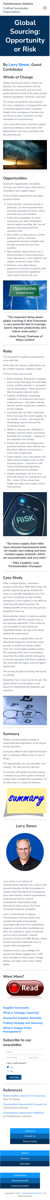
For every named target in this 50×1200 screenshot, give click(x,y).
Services (25, 1158)
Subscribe (13, 1077)
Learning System (20, 1185)
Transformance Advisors (18, 4)
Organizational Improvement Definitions (23, 1112)
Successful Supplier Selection (22, 1018)
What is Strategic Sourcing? (21, 1013)
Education (25, 1163)
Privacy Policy (30, 1141)
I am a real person (16, 1063)
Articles (25, 1153)
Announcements (20, 1180)
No (11, 1071)
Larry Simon (19, 64)
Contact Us (30, 1136)
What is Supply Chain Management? (17, 1029)
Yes (12, 1067)
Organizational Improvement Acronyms (23, 1104)
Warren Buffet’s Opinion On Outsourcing (24, 1095)
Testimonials (20, 1175)
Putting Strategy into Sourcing (22, 1023)
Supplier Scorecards (16, 1008)
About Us (30, 1130)
